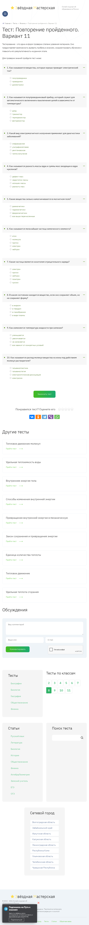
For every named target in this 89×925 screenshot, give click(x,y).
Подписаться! (16, 919)
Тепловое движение (18, 573)
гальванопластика (20, 368)
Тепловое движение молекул (23, 443)
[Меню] (5, 14)
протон (15, 243)
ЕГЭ (12, 787)
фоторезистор (18, 120)
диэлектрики (18, 84)
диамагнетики (18, 206)
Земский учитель (19, 781)
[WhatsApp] (57, 417)
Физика (22, 23)
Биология (15, 689)
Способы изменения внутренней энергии (30, 499)
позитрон (16, 279)
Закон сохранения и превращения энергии (31, 536)
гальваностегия (19, 371)
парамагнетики (18, 209)
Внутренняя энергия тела (21, 480)
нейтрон (15, 249)
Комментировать (17, 649)
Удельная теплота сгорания (22, 592)
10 (61, 690)
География (16, 696)
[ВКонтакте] (32, 417)
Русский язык (17, 736)
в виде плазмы (18, 315)
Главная (8, 23)
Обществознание (19, 702)
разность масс (18, 186)
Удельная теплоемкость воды (23, 462)
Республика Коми (40, 850)
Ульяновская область (42, 856)
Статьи (54, 921)
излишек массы (19, 183)
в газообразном (19, 312)
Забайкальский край (42, 828)
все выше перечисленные (23, 216)
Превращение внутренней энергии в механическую (37, 517)
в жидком (16, 305)
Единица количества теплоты (23, 554)
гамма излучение (19, 153)
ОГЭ (13, 793)
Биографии (16, 683)
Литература (16, 742)
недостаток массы (20, 180)
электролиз (17, 378)
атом (14, 236)
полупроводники (19, 78)
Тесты (15, 23)
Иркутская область (41, 833)
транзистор (17, 114)
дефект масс (17, 176)
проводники (17, 81)
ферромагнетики (19, 213)
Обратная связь (65, 921)
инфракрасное (18, 143)
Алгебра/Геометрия (20, 774)
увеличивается (18, 338)
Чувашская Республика (43, 867)
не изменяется (18, 342)
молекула (16, 239)
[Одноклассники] (38, 417)
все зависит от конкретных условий (27, 345)
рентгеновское (18, 150)
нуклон (15, 282)
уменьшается (18, 335)
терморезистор (19, 117)
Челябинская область (42, 862)
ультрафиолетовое (20, 147)
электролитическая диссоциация (26, 374)
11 (69, 690)
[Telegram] (44, 417)
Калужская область (41, 839)
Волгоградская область (43, 822)
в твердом (16, 308)
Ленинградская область (44, 845)
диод (14, 110)
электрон (16, 246)
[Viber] (50, 417)
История (15, 755)
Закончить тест (44, 394)
